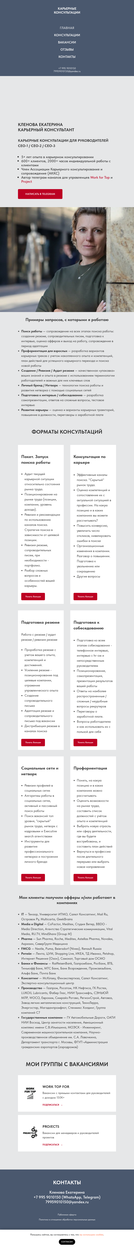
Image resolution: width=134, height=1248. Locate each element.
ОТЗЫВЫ (67, 49)
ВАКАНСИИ (67, 42)
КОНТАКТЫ (67, 57)
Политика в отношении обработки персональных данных (67, 1219)
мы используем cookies (91, 1234)
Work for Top (100, 177)
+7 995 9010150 (67, 68)
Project (26, 181)
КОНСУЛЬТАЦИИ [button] (67, 35)
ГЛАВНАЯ (67, 28)
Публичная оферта (67, 1214)
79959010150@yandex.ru (67, 71)
